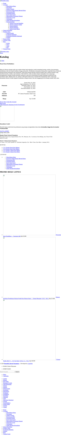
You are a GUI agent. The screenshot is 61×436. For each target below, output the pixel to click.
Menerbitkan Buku (11, 6)
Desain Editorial (14, 26)
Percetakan (9, 7)
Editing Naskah (10, 9)
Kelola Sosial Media (15, 29)
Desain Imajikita (10, 22)
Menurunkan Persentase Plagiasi (14, 16)
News (7, 44)
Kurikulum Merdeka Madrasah (14, 36)
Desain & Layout (10, 17)
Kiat (7, 47)
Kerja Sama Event (10, 14)
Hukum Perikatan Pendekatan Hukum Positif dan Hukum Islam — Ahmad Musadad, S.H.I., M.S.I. (31, 297)
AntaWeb (30, 363)
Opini (7, 46)
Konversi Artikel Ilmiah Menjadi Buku (16, 10)
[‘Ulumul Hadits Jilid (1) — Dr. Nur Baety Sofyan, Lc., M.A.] (29, 359)
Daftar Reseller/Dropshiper (13, 20)
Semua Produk (10, 33)
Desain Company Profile (16, 24)
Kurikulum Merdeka (11, 34)
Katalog (8, 37)
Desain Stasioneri (14, 27)
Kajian (8, 43)
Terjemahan (9, 19)
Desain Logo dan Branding (16, 23)
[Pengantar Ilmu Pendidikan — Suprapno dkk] (29, 234)
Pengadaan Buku (10, 13)
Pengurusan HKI (10, 12)
